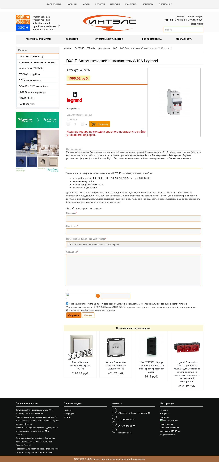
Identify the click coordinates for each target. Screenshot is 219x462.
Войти (180, 16)
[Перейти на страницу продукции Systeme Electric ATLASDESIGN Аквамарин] (26, 151)
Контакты (148, 4)
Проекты (115, 4)
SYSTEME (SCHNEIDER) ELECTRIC (37, 62)
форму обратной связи (91, 184)
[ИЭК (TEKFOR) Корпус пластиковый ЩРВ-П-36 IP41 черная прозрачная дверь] (151, 347)
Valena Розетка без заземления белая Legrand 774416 (116, 365)
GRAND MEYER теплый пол (33, 86)
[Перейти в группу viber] (23, 17)
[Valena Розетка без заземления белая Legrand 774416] (116, 347)
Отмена (88, 315)
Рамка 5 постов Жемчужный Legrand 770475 (80, 365)
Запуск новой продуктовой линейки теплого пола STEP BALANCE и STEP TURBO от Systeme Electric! (35, 441)
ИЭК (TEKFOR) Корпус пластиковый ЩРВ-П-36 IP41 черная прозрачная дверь (151, 366)
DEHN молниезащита (30, 80)
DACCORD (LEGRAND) (31, 56)
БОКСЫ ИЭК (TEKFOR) (31, 68)
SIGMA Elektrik (26, 98)
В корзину (102, 123)
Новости (100, 4)
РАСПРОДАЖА (26, 104)
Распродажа (54, 4)
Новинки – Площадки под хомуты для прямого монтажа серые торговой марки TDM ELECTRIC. (37, 431)
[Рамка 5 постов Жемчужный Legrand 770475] (80, 347)
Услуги (86, 4)
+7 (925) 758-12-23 (41, 19)
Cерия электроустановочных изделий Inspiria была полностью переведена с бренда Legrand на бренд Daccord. (37, 420)
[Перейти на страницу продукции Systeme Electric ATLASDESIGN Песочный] (48, 151)
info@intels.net (41, 23)
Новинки (72, 4)
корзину (83, 181)
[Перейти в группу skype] (18, 22)
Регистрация (195, 16)
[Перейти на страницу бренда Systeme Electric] (37, 120)
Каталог (23, 50)
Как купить (131, 4)
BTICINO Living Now (29, 74)
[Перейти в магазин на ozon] (23, 28)
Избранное (196, 23)
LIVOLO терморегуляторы (32, 92)
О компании (165, 4)
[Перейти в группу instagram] (27, 22)
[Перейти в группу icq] (23, 22)
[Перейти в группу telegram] (27, 17)
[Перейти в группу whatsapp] (18, 17)
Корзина (169, 19)
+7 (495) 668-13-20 (41, 17)
